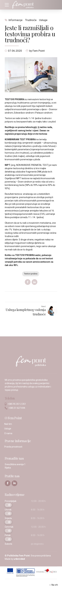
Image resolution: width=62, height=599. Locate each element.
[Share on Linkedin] (34, 282)
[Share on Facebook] (28, 282)
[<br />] (8, 505)
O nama (8, 433)
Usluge (43, 20)
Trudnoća (30, 20)
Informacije (15, 20)
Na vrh (55, 585)
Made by (9, 559)
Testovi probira (30, 274)
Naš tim (8, 424)
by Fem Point (37, 50)
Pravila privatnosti (13, 446)
